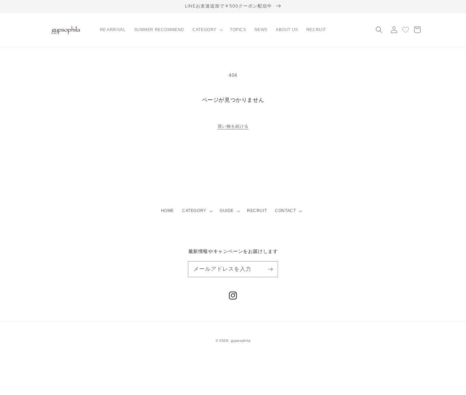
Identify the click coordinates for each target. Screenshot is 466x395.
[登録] (270, 269)
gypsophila (240, 340)
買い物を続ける (233, 126)
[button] (207, 30)
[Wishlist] (406, 29)
